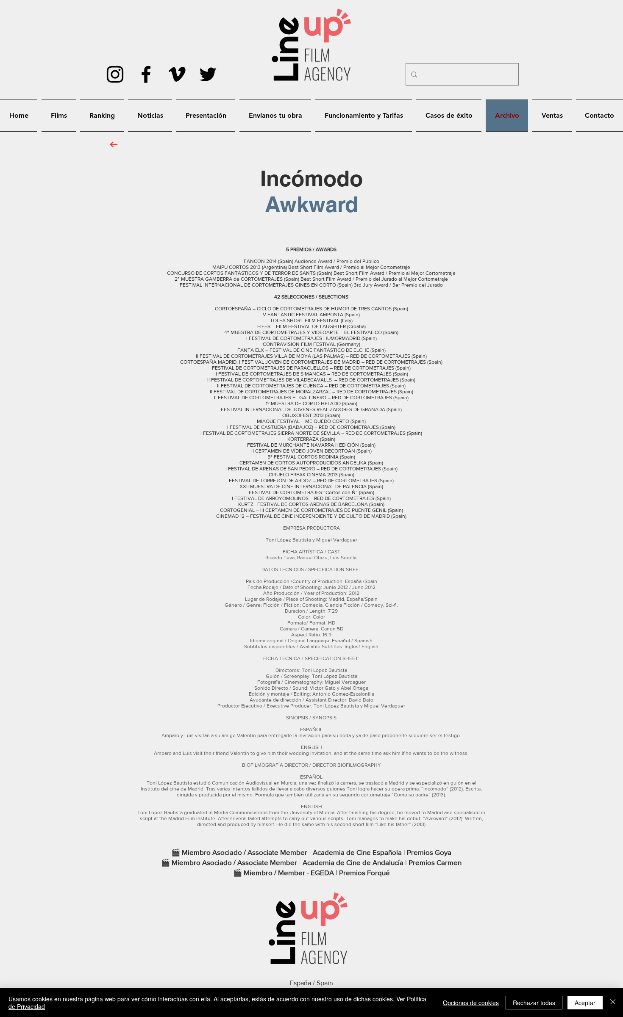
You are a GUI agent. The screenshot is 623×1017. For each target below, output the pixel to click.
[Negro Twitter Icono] (208, 74)
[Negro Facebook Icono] (146, 74)
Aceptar (585, 1002)
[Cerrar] (613, 1002)
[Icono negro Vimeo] (177, 74)
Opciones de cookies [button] (471, 1002)
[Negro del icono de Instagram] (115, 74)
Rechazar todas (534, 1002)
